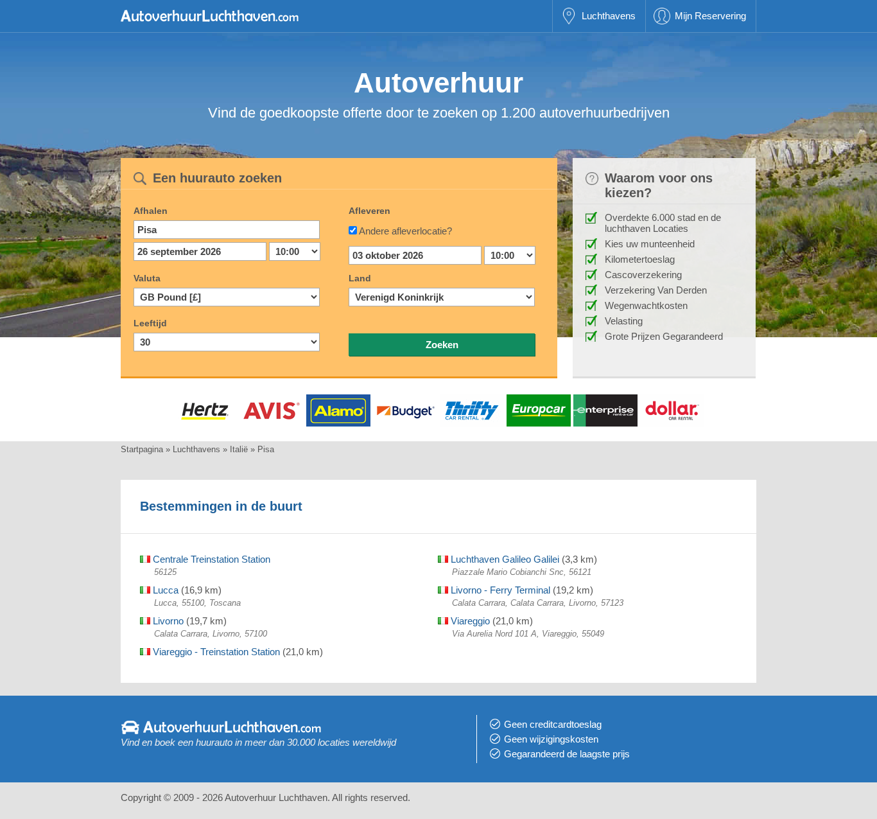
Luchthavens (609, 15)
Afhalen (151, 211)
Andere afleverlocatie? (405, 230)
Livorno (167, 620)
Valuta (147, 278)
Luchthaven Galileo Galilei (503, 559)
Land (360, 278)
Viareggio (469, 620)
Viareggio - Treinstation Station (215, 651)
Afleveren (369, 211)
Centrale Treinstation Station (210, 559)
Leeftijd (150, 323)
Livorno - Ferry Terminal (499, 590)
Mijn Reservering (710, 15)
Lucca (164, 590)
